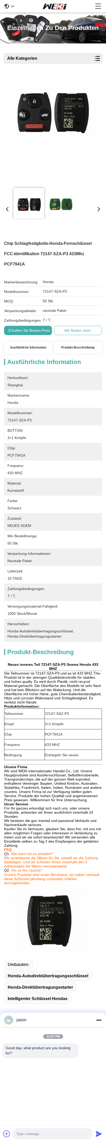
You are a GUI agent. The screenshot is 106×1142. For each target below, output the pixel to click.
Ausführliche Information (28, 347)
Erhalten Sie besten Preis (29, 330)
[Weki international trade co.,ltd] (55, 6)
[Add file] (6, 1133)
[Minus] (99, 1020)
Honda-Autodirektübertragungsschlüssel (48, 976)
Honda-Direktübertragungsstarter (40, 987)
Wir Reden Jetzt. (77, 330)
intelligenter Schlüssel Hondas (37, 998)
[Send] (99, 1133)
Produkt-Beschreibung (77, 347)
